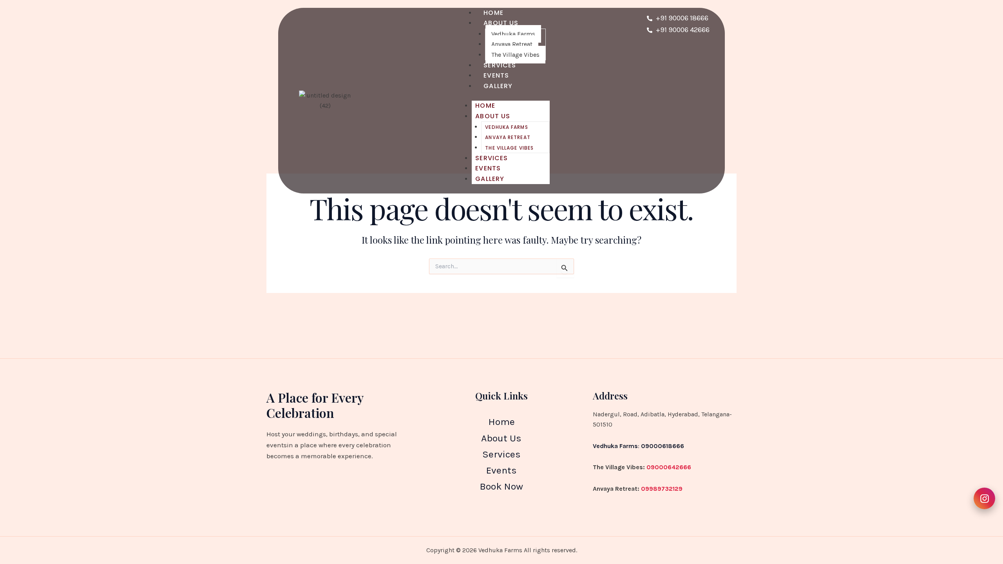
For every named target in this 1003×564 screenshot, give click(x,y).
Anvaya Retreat (511, 44)
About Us (500, 22)
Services (491, 158)
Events (488, 168)
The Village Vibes (509, 148)
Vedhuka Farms (513, 34)
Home (485, 105)
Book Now (501, 486)
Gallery (497, 85)
